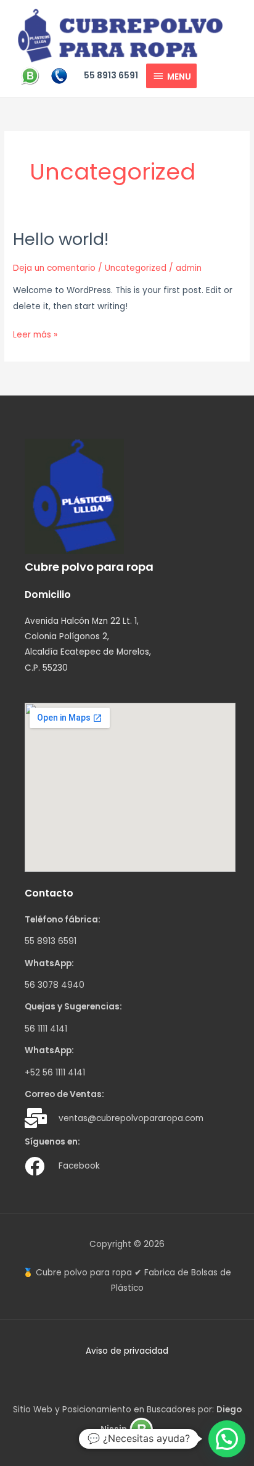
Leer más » (35, 334)
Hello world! (61, 239)
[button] (226, 1438)
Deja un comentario (54, 268)
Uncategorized (135, 268)
